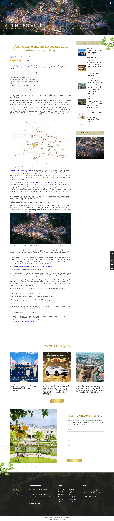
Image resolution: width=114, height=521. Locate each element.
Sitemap (71, 489)
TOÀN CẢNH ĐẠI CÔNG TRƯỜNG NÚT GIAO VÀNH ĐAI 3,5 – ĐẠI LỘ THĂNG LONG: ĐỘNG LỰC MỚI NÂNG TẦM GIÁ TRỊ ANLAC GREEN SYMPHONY (95, 87)
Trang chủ (15, 29)
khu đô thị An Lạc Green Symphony (26, 65)
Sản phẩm (61, 494)
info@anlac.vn (35, 491)
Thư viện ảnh (72, 497)
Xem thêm (81, 124)
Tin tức (25, 29)
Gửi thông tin (74, 460)
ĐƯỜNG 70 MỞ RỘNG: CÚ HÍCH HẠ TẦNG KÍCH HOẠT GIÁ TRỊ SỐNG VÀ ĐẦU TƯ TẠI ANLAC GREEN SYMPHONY (94, 103)
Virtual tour (61, 489)
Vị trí (70, 494)
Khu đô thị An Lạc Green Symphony (20, 170)
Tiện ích (60, 497)
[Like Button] (12, 57)
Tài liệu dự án (73, 499)
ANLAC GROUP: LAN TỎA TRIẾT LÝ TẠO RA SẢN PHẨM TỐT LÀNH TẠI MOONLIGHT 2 (23, 388)
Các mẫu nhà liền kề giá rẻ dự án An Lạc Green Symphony (34, 266)
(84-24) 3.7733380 (43, 489)
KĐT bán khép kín (57, 249)
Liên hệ (60, 507)
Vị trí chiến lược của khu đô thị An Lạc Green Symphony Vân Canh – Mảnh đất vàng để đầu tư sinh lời (24, 81)
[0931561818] (112, 253)
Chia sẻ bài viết (25, 57)
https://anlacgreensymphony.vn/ (28, 320)
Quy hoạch (72, 492)
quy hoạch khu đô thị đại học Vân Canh (44, 182)
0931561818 (34, 489)
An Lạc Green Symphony (27, 321)
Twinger (64, 519)
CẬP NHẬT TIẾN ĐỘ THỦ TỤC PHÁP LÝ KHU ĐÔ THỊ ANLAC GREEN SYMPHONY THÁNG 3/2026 (95, 117)
